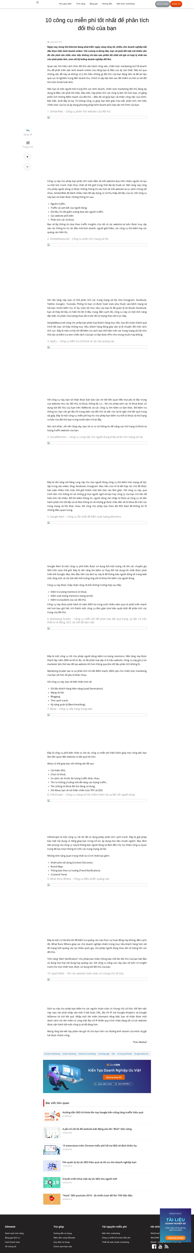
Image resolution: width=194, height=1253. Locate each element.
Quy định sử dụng (62, 1242)
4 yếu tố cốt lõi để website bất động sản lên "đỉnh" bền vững (97, 1129)
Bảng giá (94, 4)
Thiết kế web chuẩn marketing (115, 1242)
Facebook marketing (87, 1053)
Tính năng (80, 4)
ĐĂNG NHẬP (162, 4)
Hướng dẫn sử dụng (63, 1233)
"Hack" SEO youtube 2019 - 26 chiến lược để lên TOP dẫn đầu (97, 1195)
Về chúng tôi (10, 1246)
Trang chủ (27, 146)
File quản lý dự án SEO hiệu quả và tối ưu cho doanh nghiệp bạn (99, 1162)
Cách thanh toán (12, 1242)
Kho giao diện (65, 4)
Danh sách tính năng (14, 1233)
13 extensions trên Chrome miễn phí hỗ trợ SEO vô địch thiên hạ (99, 1145)
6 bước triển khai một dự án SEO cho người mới (89, 1178)
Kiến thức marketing (126, 4)
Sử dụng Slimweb (124, 1053)
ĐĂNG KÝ (176, 4)
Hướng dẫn (107, 4)
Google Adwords (141, 1053)
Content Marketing (52, 1053)
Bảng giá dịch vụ (12, 1238)
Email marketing (69, 1053)
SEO (113, 1053)
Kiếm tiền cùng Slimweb (64, 1238)
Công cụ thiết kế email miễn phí (116, 1238)
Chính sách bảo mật (63, 1246)
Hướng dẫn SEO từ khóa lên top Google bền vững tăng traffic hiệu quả (102, 1112)
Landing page (103, 1053)
